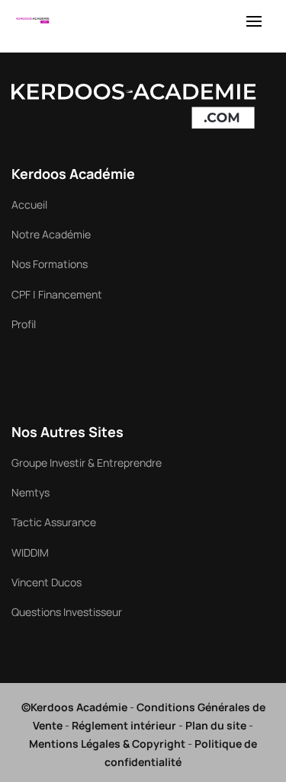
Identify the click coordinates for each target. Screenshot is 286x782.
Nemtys (30, 492)
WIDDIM (30, 552)
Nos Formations (49, 264)
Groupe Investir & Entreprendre (86, 462)
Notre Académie (51, 234)
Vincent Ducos (46, 582)
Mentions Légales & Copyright (107, 743)
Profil (23, 324)
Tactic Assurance (53, 522)
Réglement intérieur (124, 725)
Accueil (29, 204)
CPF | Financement (56, 294)
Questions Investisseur (66, 612)
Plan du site (215, 725)
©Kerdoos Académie (74, 707)
